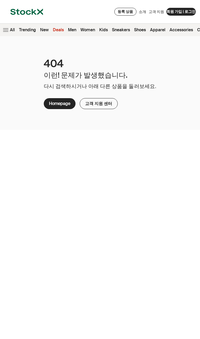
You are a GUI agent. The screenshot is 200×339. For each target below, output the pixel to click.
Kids (103, 30)
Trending (27, 30)
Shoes (140, 30)
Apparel (157, 30)
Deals (58, 30)
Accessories (181, 30)
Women (87, 30)
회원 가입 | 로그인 (181, 11)
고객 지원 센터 (96, 102)
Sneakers (121, 30)
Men (72, 30)
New (44, 30)
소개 (142, 13)
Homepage (59, 103)
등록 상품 (125, 11)
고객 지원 (156, 11)
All (12, 30)
